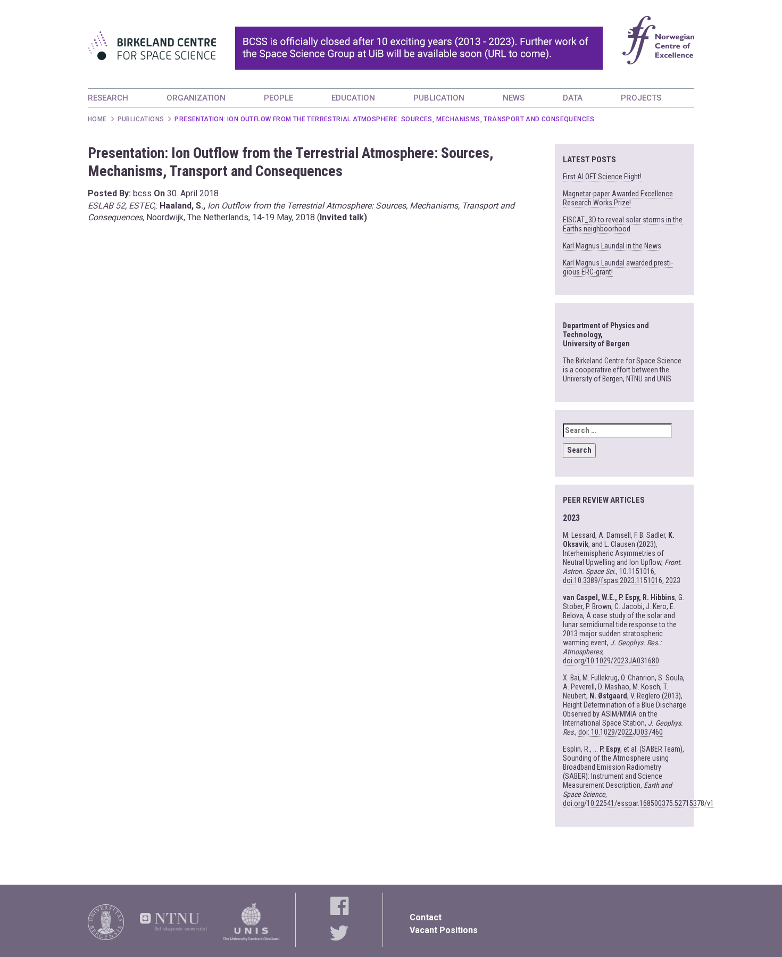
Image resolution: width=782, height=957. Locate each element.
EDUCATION (353, 98)
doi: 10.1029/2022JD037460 (620, 732)
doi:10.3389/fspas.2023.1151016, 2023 (621, 580)
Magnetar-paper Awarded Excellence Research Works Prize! (618, 198)
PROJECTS (641, 98)
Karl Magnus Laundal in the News (612, 246)
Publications (141, 119)
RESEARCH (108, 98)
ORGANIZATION (196, 98)
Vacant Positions (444, 930)
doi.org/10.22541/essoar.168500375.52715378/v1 (638, 803)
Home (97, 119)
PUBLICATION (438, 98)
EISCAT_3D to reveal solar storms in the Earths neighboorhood (623, 224)
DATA (573, 98)
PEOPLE (278, 98)
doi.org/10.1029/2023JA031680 (611, 660)
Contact (426, 917)
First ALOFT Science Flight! (602, 176)
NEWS (514, 98)
